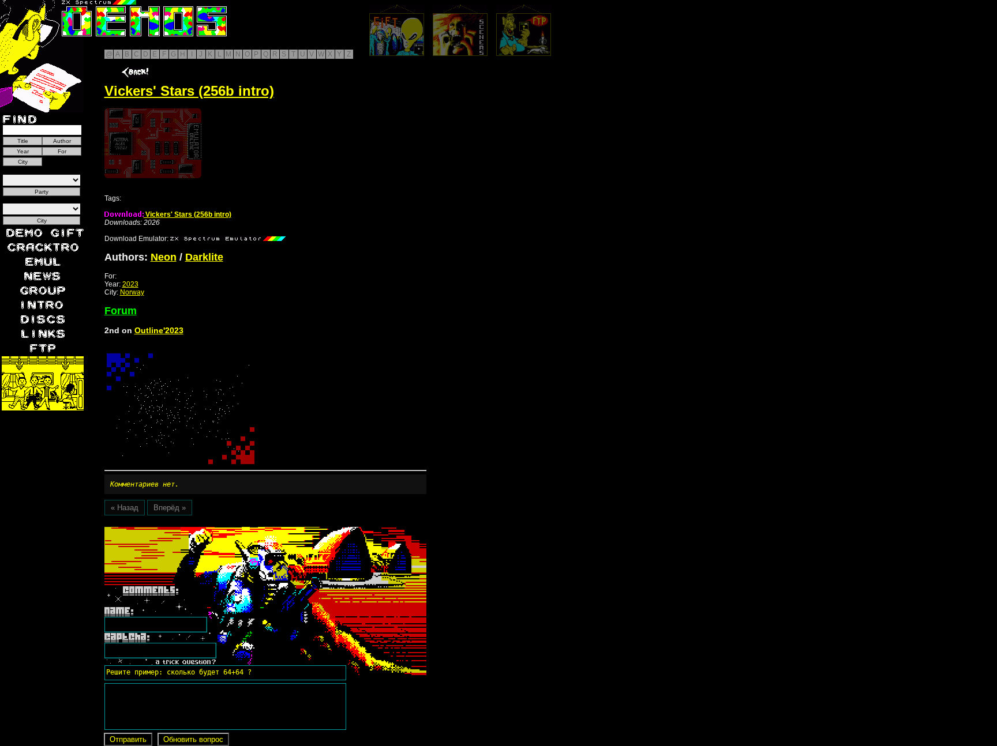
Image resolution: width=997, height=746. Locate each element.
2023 (130, 284)
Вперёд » (169, 507)
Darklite (204, 257)
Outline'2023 (158, 330)
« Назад (124, 507)
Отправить (128, 739)
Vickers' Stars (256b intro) (187, 214)
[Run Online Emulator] (152, 143)
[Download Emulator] (228, 239)
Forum (120, 311)
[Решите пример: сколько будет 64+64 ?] (177, 531)
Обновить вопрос (193, 739)
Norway (132, 292)
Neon (164, 257)
